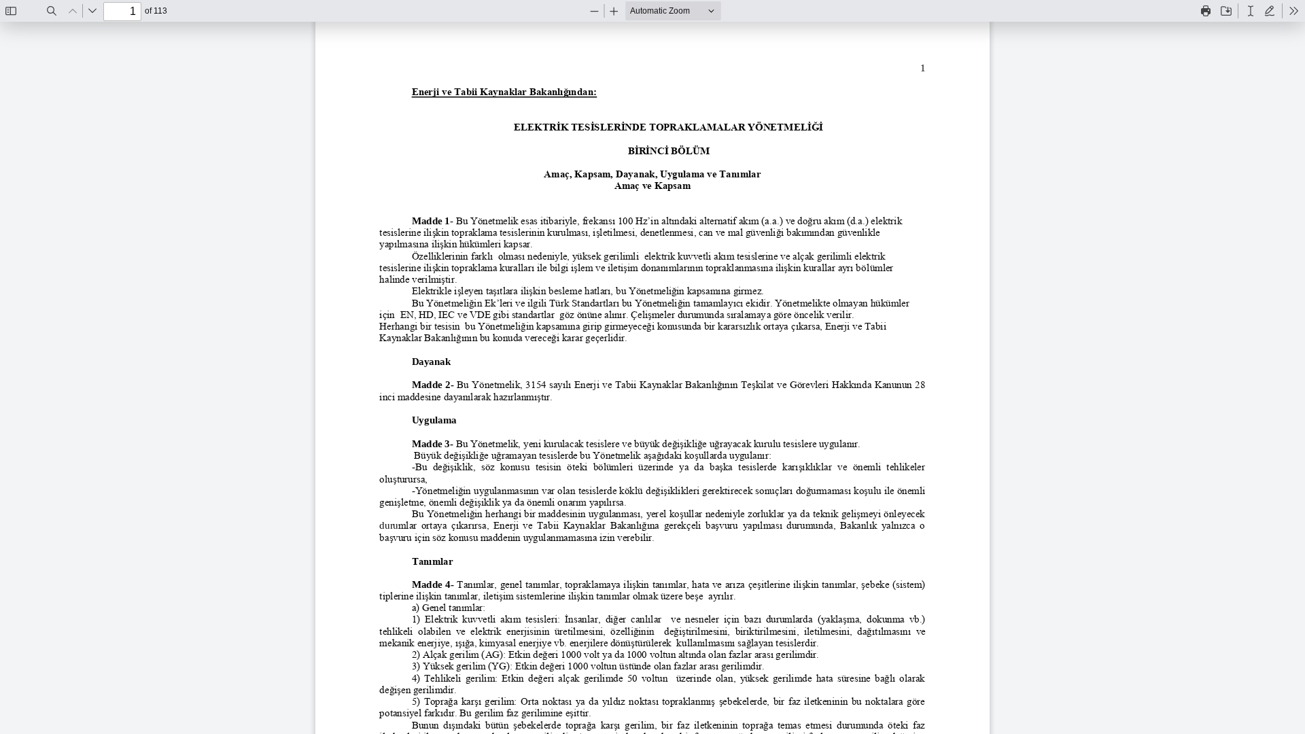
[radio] (1250, 10)
